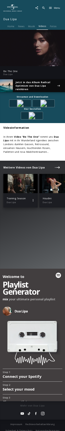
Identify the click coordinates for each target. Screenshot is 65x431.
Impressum (16, 424)
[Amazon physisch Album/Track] (32, 116)
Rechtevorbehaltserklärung (40, 424)
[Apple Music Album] (20, 104)
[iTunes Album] (44, 104)
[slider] (22, 62)
